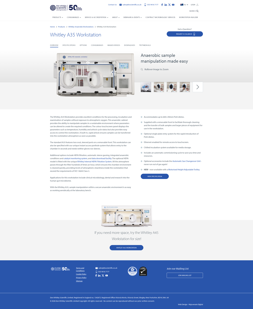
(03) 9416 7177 (152, 4)
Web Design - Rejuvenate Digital (190, 304)
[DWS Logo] (69, 8)
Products (56, 17)
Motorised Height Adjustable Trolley (184, 169)
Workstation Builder (188, 17)
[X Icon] (170, 4)
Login (193, 5)
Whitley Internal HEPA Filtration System (94, 161)
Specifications (68, 45)
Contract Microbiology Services (160, 17)
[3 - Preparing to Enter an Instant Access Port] (185, 86)
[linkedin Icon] (166, 4)
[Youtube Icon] (173, 4)
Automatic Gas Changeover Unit (186, 161)
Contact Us (112, 4)
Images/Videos (113, 45)
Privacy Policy (81, 277)
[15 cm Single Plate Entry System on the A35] (146, 86)
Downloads (129, 45)
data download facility (101, 158)
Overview (54, 45)
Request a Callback (184, 34)
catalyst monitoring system (75, 158)
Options (83, 45)
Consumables (73, 17)
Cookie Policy (81, 274)
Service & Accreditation (95, 17)
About (115, 17)
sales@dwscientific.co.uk (131, 4)
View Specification (154, 176)
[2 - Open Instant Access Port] (172, 86)
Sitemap (79, 281)
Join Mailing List (184, 275)
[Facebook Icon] (163, 4)
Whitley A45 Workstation (126, 248)
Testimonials (145, 45)
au (184, 4)
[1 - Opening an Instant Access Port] (159, 86)
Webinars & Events (131, 17)
